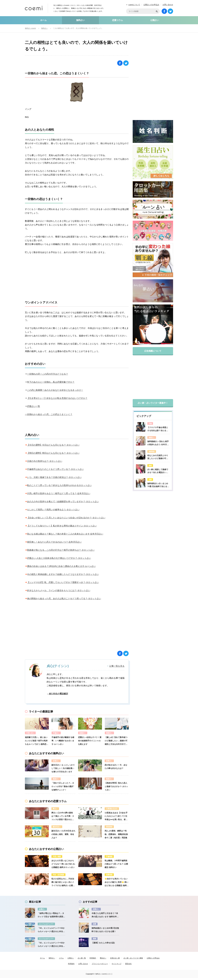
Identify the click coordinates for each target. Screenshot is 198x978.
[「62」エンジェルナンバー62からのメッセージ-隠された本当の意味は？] (30, 942)
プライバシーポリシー (100, 964)
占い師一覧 (82, 958)
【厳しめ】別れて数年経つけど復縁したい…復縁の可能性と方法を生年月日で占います (116, 741)
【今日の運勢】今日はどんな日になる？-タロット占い (53, 445)
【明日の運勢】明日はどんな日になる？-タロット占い (53, 453)
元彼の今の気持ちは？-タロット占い (44, 461)
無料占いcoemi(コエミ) (103, 974)
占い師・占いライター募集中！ (153, 403)
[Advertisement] (77, 277)
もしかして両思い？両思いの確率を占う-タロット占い (53, 509)
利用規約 (93, 958)
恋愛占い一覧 (33, 406)
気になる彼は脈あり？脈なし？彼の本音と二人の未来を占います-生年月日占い (65, 534)
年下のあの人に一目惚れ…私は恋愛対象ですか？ (50, 382)
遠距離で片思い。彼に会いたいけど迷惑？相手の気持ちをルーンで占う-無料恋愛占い (36, 741)
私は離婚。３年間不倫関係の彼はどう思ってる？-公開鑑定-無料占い (116, 863)
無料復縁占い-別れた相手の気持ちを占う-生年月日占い (158, 443)
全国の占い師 (115, 958)
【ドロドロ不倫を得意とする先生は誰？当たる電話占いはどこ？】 (157, 429)
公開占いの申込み (153, 958)
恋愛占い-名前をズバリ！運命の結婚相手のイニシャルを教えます (89, 740)
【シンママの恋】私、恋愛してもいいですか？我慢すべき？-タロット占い (63, 582)
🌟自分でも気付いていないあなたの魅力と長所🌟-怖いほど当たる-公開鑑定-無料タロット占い (117, 882)
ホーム (43, 20)
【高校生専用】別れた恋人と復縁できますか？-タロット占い (116, 786)
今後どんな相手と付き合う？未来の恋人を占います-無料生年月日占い (105, 915)
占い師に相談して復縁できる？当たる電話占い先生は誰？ (157, 471)
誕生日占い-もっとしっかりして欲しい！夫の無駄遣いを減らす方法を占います (63, 768)
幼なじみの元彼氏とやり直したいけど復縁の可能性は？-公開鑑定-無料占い (158, 457)
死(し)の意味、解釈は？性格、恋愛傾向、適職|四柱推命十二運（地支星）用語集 (116, 834)
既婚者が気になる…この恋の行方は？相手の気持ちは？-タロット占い (61, 550)
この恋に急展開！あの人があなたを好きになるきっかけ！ (55, 390)
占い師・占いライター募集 (133, 958)
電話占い (103, 958)
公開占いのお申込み (151, 5)
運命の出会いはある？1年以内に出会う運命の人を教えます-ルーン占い (61, 566)
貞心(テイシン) (58, 666)
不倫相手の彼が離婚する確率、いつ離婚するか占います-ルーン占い (63, 740)
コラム (61, 958)
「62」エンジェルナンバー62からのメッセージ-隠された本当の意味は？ (51, 945)
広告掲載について (152, 351)
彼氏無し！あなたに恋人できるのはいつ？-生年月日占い (54, 542)
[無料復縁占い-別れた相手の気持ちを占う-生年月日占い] (140, 441)
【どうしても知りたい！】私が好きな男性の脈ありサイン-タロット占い (62, 526)
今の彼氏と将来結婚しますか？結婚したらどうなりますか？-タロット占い (63, 574)
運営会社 (128, 964)
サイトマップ (116, 964)
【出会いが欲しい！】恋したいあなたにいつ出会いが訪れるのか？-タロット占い (66, 518)
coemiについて (134, 5)
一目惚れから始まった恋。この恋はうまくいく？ (48, 414)
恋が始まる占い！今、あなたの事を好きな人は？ (116, 766)
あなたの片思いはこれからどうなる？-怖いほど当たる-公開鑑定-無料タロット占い (63, 863)
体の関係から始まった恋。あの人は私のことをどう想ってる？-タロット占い (64, 598)
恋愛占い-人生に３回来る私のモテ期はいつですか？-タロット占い (59, 558)
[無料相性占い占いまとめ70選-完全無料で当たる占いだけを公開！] (140, 483)
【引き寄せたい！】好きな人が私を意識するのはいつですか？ (57, 398)
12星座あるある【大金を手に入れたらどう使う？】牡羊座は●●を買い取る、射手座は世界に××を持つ (116, 816)
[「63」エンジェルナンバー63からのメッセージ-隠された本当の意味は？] (30, 928)
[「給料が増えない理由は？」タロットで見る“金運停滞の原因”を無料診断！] (30, 913)
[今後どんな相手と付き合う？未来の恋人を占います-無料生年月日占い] (84, 913)
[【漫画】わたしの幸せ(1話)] (84, 942)
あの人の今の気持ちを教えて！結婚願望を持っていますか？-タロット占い (63, 501)
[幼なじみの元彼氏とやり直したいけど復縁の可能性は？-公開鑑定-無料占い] (140, 455)
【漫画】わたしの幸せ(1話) (103, 943)
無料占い (80, 20)
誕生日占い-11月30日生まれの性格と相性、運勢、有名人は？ (63, 834)
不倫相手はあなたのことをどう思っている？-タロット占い (55, 469)
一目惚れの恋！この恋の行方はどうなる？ (47, 374)
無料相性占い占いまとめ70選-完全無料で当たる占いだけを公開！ (158, 485)
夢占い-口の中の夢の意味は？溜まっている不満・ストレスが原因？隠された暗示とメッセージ (62, 816)
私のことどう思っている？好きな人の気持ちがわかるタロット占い (59, 485)
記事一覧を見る (116, 666)
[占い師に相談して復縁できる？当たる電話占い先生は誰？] (140, 469)
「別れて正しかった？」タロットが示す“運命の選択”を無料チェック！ (62, 786)
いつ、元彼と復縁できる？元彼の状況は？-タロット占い (54, 477)
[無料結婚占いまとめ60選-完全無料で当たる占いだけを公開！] (84, 928)
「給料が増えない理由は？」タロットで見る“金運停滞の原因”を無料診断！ (51, 915)
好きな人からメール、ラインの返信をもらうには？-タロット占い (58, 590)
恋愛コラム (117, 20)
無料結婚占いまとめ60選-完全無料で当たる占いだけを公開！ (105, 929)
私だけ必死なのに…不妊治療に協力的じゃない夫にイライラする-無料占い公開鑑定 (63, 882)
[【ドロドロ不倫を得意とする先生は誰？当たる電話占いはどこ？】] (140, 427)
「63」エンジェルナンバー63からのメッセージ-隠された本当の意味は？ (51, 930)
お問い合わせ (168, 5)
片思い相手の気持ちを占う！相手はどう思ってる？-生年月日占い (58, 493)
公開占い (154, 20)
